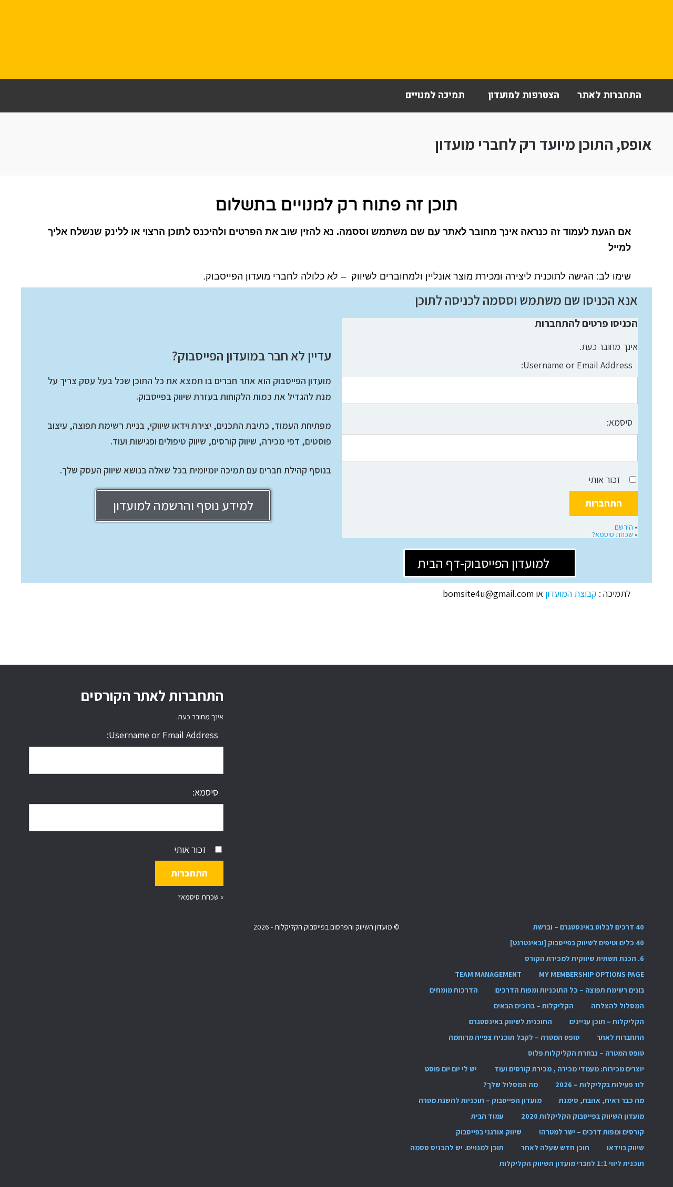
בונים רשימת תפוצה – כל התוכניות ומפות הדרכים (569, 990)
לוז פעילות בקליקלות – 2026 (599, 1084)
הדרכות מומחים (454, 990)
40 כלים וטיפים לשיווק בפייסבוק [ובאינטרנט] (577, 942)
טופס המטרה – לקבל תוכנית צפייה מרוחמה (513, 1037)
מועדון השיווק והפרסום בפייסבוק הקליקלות (86, 39)
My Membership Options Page (591, 974)
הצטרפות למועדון (523, 95)
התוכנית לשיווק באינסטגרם (510, 1021)
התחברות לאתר (609, 95)
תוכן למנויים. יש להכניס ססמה (457, 1147)
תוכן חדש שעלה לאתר (555, 1147)
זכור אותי (604, 479)
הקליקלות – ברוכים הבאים (534, 1005)
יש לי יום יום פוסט (451, 1069)
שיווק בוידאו (625, 1147)
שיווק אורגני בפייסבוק (489, 1132)
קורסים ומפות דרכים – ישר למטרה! (591, 1132)
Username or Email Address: (577, 365)
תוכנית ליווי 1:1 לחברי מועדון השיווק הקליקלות (571, 1163)
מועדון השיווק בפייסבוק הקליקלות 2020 (582, 1116)
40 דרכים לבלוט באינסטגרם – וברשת (588, 927)
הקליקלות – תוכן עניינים (606, 1021)
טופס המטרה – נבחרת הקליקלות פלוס (586, 1053)
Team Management (488, 974)
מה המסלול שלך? (510, 1084)
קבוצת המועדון (572, 593)
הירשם (624, 527)
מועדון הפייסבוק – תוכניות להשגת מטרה (480, 1100)
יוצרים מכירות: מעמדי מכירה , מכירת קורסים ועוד (569, 1069)
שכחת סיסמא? (612, 534)
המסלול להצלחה (617, 1005)
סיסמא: (620, 422)
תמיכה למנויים (435, 95)
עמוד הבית (487, 1116)
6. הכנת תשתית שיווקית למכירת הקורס (584, 958)
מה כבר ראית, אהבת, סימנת (601, 1100)
